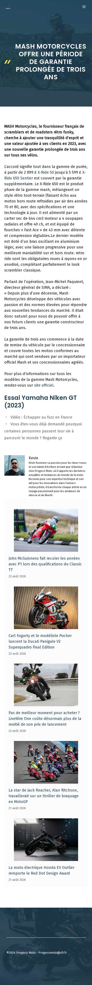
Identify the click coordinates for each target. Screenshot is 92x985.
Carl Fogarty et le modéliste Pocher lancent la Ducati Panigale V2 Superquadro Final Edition (40, 641)
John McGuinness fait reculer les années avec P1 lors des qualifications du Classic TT (45, 564)
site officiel (43, 385)
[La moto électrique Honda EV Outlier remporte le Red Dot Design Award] (46, 858)
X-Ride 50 (46, 172)
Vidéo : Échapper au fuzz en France (41, 417)
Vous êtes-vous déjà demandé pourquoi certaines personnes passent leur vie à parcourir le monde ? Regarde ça (43, 431)
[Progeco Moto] (8, 7)
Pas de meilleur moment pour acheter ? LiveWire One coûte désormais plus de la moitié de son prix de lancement (45, 719)
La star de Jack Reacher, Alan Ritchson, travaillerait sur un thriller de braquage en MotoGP (44, 796)
